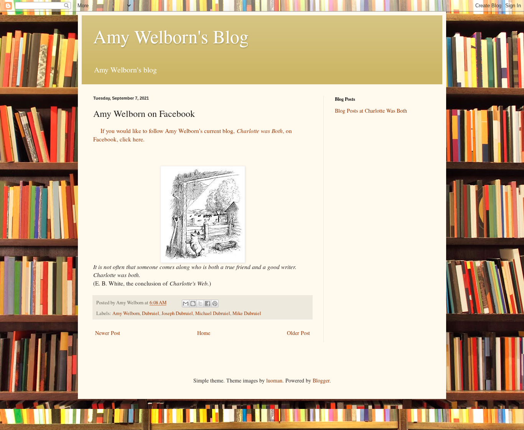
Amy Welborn (126, 313)
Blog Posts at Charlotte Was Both (371, 110)
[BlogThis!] (193, 303)
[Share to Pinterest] (215, 303)
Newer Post (107, 332)
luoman (274, 380)
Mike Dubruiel (246, 313)
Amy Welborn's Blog (171, 36)
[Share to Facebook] (207, 303)
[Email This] (185, 303)
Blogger (321, 380)
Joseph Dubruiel (177, 313)
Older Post (298, 332)
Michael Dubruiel (212, 313)
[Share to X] (200, 303)
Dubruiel (150, 313)
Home (203, 332)
